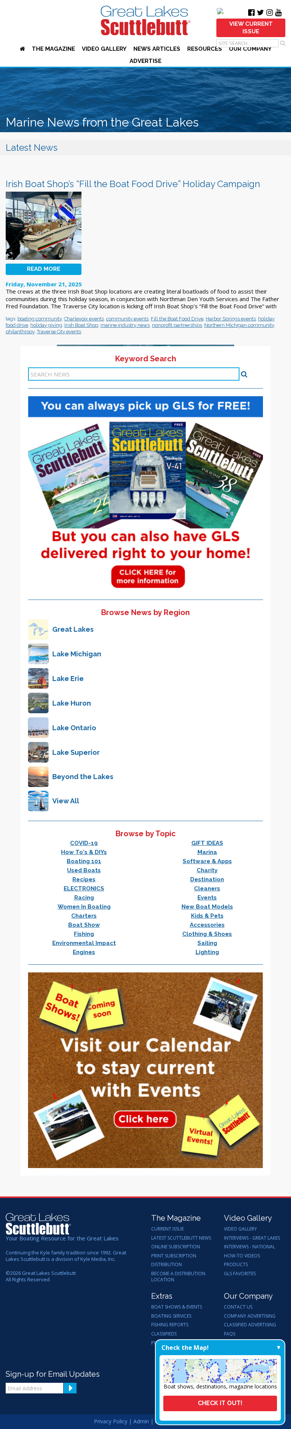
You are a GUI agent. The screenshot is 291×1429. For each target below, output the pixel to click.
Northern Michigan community (239, 325)
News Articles (156, 48)
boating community (39, 319)
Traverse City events (59, 331)
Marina (207, 852)
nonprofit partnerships (177, 325)
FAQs (229, 1334)
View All (65, 801)
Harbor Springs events (231, 319)
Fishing (84, 934)
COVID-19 (84, 843)
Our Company (250, 48)
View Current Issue (251, 27)
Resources (204, 48)
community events (127, 319)
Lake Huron (71, 703)
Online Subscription (175, 1247)
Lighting (207, 952)
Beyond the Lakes (82, 777)
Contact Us (238, 1307)
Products (236, 1265)
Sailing (207, 943)
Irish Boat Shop (81, 325)
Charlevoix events (84, 319)
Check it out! (220, 1403)
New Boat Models (207, 906)
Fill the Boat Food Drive (177, 319)
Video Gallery (104, 48)
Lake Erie (68, 678)
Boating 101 (84, 861)
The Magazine (53, 48)
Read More (43, 268)
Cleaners (207, 888)
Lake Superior (76, 752)
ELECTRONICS (84, 888)
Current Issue (167, 1229)
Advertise (145, 61)
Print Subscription (173, 1256)
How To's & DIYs (84, 852)
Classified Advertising (250, 1325)
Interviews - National (249, 1247)
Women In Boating (84, 906)
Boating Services (171, 1316)
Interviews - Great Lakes (252, 1238)
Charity (207, 870)
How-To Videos (242, 1256)
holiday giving (46, 325)
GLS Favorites (240, 1274)
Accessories (207, 924)
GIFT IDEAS (207, 843)
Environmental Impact (84, 943)
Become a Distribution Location (178, 1276)
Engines (84, 952)
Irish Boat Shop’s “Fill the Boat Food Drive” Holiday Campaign (133, 183)
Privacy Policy (110, 1421)
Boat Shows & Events (176, 1307)
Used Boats (84, 870)
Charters (84, 915)
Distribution (166, 1265)
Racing (84, 897)
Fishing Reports (169, 1325)
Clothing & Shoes (207, 934)
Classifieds (164, 1334)
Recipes (83, 879)
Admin (141, 1421)
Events (207, 897)
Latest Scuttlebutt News (181, 1238)
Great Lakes (73, 629)
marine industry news (125, 325)
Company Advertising (249, 1316)
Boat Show (84, 924)
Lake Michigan (76, 654)
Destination (207, 879)
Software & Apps (207, 861)
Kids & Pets (207, 915)
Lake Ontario (74, 728)
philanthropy (20, 331)
